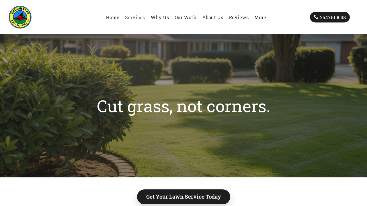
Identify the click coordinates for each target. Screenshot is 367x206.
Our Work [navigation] (185, 17)
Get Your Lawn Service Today (183, 196)
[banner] (23, 17)
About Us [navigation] (212, 17)
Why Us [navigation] (160, 17)
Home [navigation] (112, 17)
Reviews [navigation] (239, 17)
